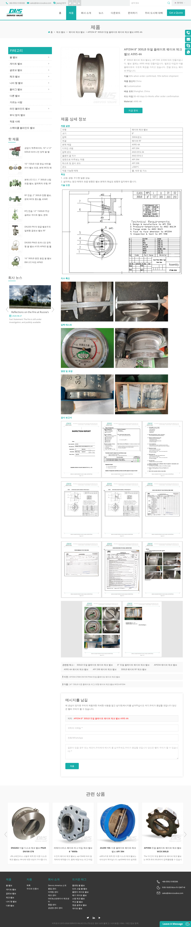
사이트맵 (115, 923)
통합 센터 (52, 904)
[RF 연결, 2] (15, 198)
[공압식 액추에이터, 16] (15, 151)
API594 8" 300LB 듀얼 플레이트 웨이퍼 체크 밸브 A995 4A (101, 718)
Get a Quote (176, 12)
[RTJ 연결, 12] (15, 214)
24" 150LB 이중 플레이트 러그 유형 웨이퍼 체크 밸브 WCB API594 (97, 684)
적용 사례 (15, 121)
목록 (28, 885)
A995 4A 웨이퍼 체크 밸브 (76, 669)
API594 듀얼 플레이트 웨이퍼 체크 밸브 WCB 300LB (131, 849)
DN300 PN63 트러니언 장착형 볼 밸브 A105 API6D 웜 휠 (37, 244)
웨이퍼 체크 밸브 (77, 32)
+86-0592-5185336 (17, 3)
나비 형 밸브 (16, 83)
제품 (71, 12)
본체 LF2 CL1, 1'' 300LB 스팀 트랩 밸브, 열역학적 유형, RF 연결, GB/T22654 (37, 181)
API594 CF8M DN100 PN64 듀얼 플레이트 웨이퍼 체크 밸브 (94, 676)
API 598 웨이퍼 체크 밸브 (105, 669)
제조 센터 (52, 895)
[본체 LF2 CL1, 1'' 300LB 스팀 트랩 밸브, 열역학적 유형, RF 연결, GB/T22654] (15, 182)
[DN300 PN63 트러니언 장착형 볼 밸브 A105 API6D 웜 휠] (15, 245)
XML (122, 923)
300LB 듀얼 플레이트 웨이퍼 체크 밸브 (95, 664)
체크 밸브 (60, 32)
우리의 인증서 (33, 888)
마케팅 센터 (53, 892)
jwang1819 (61, 3)
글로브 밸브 (16, 70)
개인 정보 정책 (132, 923)
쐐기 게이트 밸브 (79, 895)
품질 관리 (52, 888)
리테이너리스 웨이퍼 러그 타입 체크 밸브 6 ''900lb (42, 849)
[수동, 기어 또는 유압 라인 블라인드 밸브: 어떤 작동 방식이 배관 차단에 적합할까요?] (45, 300)
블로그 (106, 923)
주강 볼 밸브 (77, 901)
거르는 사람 (16, 102)
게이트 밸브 (16, 63)
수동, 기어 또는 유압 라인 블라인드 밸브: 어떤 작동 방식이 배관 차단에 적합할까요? (45, 320)
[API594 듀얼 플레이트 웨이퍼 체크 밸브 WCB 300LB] (131, 823)
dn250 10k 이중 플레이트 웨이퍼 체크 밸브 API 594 (87, 849)
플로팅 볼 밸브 (78, 885)
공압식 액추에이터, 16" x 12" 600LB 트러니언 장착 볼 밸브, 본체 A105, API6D (38, 150)
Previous (7, 309)
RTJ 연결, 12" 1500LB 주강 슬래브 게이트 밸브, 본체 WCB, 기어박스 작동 (36, 213)
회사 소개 (86, 12)
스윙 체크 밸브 (78, 898)
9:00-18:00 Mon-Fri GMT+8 (173, 887)
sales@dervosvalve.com (40, 3)
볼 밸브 (13, 57)
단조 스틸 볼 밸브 (79, 888)
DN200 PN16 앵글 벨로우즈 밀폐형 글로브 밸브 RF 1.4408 (37, 229)
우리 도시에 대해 (154, 12)
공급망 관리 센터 (55, 908)
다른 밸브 (15, 95)
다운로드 (115, 12)
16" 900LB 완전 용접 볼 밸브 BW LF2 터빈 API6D (37, 260)
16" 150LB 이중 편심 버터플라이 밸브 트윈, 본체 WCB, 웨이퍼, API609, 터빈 (38, 166)
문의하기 (132, 12)
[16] (15, 167)
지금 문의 (133, 110)
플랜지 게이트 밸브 (80, 892)
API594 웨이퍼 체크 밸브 (165, 664)
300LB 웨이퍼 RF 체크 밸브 (133, 669)
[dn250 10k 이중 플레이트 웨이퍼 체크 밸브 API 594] (86, 823)
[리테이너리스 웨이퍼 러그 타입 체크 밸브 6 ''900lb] (42, 823)
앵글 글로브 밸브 (79, 905)
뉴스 (101, 12)
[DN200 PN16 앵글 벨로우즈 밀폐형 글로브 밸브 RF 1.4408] (15, 230)
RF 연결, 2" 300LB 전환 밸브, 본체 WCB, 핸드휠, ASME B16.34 (37, 197)
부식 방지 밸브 (17, 115)
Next (52, 309)
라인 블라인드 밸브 (20, 108)
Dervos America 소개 (57, 885)
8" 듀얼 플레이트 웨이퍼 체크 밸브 (133, 664)
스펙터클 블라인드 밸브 (22, 127)
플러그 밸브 (16, 89)
